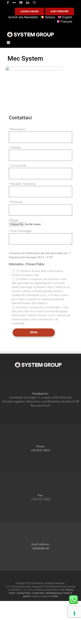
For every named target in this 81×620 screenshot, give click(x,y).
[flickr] (14, 2)
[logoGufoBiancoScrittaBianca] (30, 32)
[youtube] (20, 2)
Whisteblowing (54, 593)
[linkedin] (27, 2)
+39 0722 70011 (40, 450)
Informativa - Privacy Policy (26, 264)
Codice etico (38, 593)
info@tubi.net (40, 548)
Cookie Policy (24, 593)
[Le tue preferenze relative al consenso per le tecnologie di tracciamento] (74, 613)
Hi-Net (55, 596)
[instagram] (34, 2)
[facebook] (8, 2)
